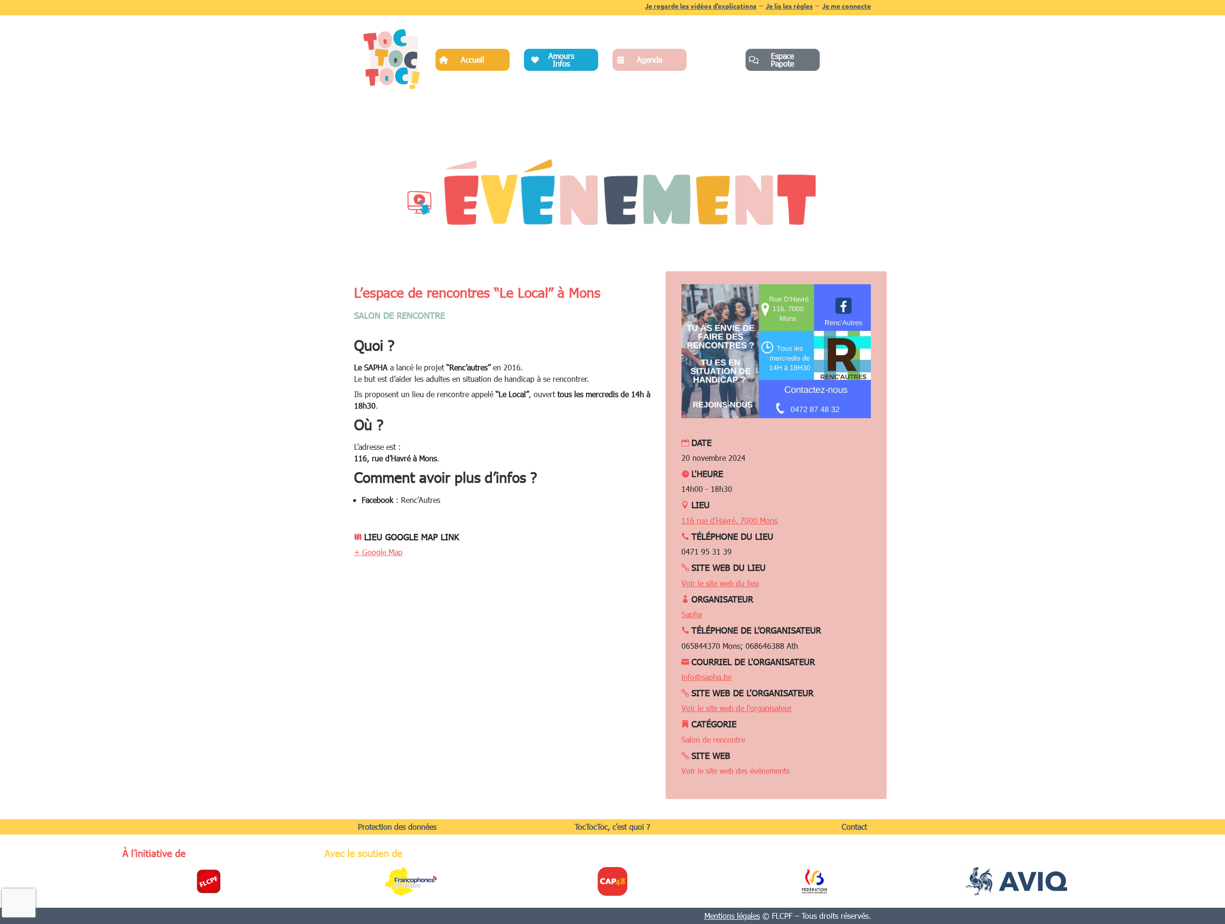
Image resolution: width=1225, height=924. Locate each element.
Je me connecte (846, 5)
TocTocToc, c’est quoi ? (612, 827)
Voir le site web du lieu (720, 583)
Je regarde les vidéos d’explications (701, 5)
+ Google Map (378, 552)
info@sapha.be (706, 677)
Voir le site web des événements (735, 771)
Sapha (691, 614)
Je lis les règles (789, 5)
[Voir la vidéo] (419, 202)
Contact (854, 827)
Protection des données (397, 827)
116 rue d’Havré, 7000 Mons (729, 520)
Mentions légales (732, 916)
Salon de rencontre (399, 315)
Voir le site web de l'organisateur (736, 708)
